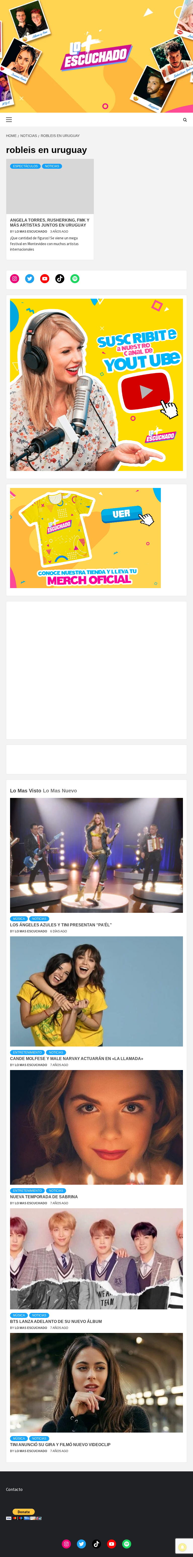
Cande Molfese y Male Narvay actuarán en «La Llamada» (76, 1059)
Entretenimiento (27, 1052)
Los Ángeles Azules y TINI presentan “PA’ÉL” (61, 925)
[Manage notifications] (182, 1547)
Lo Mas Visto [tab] (25, 790)
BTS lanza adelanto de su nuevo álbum (56, 1321)
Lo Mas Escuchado (31, 231)
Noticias (52, 166)
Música (19, 919)
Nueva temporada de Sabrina (44, 1197)
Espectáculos (25, 166)
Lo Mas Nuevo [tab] (60, 790)
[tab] (79, 787)
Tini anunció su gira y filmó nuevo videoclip (60, 1445)
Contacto (14, 1489)
